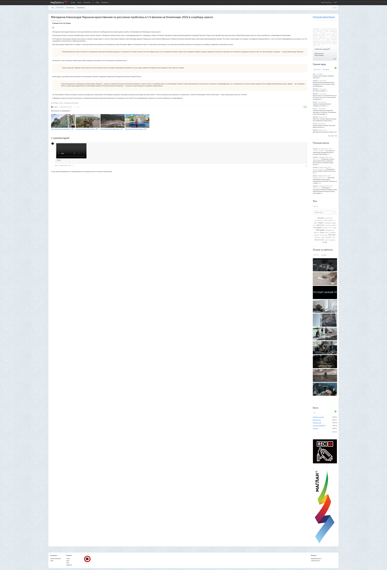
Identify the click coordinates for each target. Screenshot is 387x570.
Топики (73, 2)
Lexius (315, 108)
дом (314, 225)
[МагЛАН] (325, 463)
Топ (314, 413)
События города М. (322, 49)
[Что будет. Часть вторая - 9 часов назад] (325, 292)
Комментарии (317, 69)
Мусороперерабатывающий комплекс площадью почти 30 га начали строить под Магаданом (324, 84)
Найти (335, 7)
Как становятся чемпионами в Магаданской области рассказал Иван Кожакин (323, 152)
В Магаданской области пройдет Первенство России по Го (324, 171)
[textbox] (325, 212)
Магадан (320, 230)
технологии (319, 240)
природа (316, 235)
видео (321, 223)
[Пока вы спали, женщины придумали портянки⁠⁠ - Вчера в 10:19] (325, 278)
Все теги (316, 206)
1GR (314, 74)
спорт (61, 103)
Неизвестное (317, 423)
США (333, 237)
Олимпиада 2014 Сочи (319, 177)
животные (320, 225)
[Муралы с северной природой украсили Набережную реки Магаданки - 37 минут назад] (325, 320)
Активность (105, 2)
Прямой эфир (319, 64)
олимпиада (67, 103)
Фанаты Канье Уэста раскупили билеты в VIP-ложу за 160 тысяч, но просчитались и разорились (325, 97)
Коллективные (60, 7)
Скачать (58, 160)
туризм (327, 240)
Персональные (70, 7)
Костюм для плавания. (319, 91)
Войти (335, 2)
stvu (56, 165)
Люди (97, 2)
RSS (335, 58)
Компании (87, 2)
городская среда (330, 223)
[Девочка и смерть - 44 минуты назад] (325, 375)
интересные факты (330, 225)
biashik (315, 102)
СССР (328, 237)
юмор (324, 242)
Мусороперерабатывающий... (110, 129)
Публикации (326, 69)
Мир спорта (316, 159)
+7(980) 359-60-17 (315, 560)
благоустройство (328, 220)
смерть (323, 237)
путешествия (323, 235)
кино (330, 228)
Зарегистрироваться (326, 2)
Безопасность (319, 220)
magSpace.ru (57, 2)
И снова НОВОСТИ (319, 425)
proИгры (315, 428)
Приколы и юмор (318, 417)
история (317, 227)
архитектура (328, 218)
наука (322, 232)
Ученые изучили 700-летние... (86, 129)
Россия (332, 235)
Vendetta (315, 80)
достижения (74, 103)
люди (334, 228)
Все (53, 7)
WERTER (315, 89)
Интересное (317, 420)
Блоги (79, 2)
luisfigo (315, 176)
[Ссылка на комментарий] (72, 165)
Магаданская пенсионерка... (134, 129)
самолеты (317, 237)
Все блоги (334, 431)
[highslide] (53, 27)
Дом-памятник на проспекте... (61, 129)
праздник (333, 232)
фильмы (332, 240)
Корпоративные (81, 7)
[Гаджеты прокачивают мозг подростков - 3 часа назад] (325, 347)
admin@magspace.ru (316, 558)
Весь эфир (331, 135)
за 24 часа (316, 254)
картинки (325, 228)
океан (327, 232)
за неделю (324, 254)
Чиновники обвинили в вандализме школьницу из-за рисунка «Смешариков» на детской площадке (324, 112)
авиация (320, 218)
